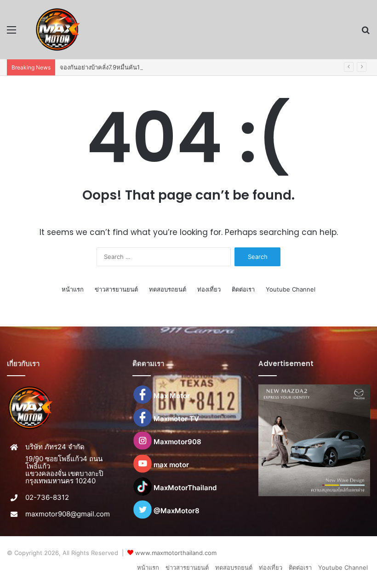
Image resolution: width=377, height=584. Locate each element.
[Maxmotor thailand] (57, 29)
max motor (171, 464)
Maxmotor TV (176, 418)
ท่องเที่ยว (209, 289)
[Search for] (365, 33)
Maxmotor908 (177, 441)
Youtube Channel (290, 289)
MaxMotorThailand (185, 487)
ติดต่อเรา (243, 289)
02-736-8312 (47, 497)
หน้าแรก (73, 289)
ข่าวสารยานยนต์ (116, 289)
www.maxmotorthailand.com (176, 552)
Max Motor (172, 395)
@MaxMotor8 (177, 510)
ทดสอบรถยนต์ (167, 289)
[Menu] (11, 33)
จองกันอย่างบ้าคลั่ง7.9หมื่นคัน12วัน (105, 67)
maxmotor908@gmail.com (67, 514)
